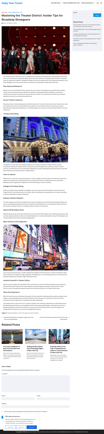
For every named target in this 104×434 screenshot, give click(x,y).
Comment (5, 374)
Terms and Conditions (52, 432)
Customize (10, 427)
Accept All (31, 427)
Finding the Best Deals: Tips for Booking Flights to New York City (35, 348)
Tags (26, 313)
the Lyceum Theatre (33, 313)
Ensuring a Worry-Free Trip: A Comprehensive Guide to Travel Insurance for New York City (59, 349)
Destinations (55, 3)
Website (4, 403)
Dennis (4, 23)
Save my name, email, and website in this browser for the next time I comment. (25, 411)
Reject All (21, 427)
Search (75, 12)
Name (4, 395)
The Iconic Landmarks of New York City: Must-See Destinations (11, 348)
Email (39, 395)
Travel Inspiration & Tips (71, 3)
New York (4, 12)
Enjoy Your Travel (12, 3)
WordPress (85, 432)
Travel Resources (87, 3)
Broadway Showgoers (12, 313)
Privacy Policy (41, 432)
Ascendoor (71, 432)
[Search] (101, 3)
